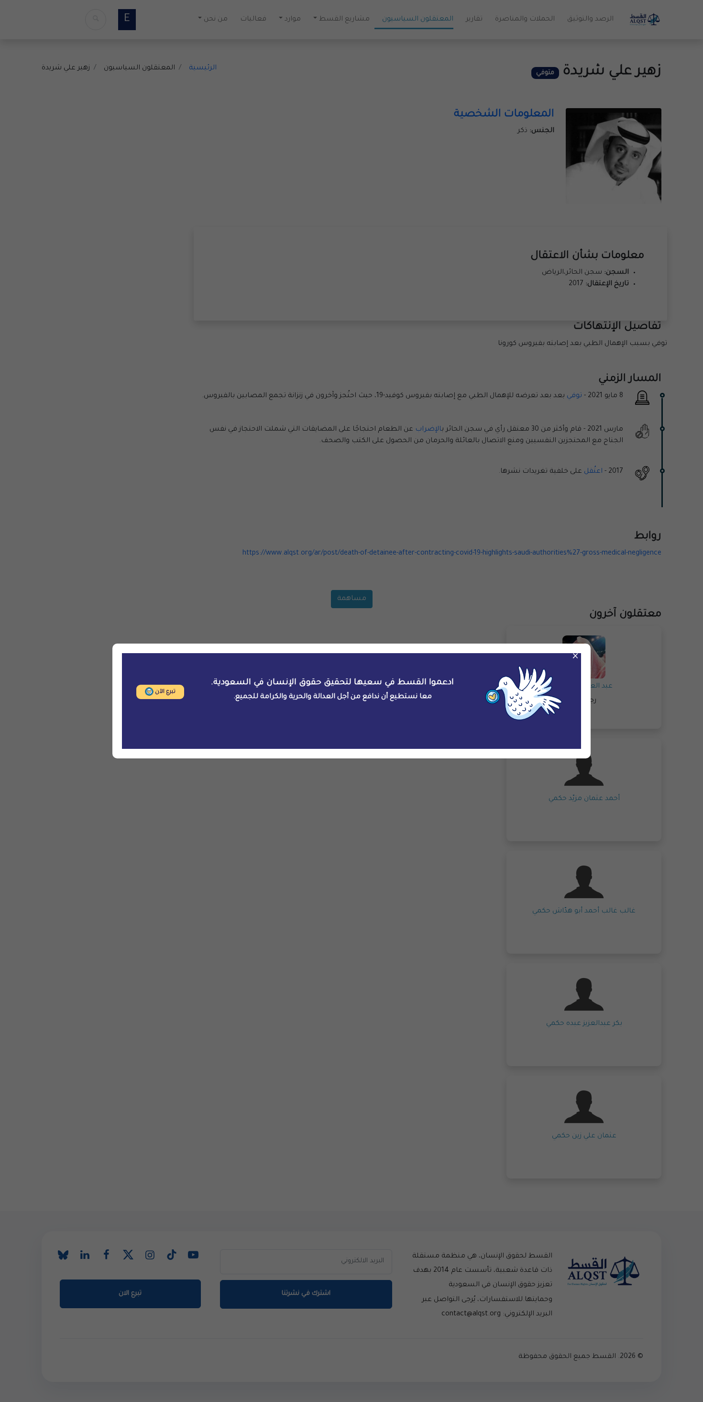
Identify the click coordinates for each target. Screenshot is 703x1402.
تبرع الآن (165, 692)
